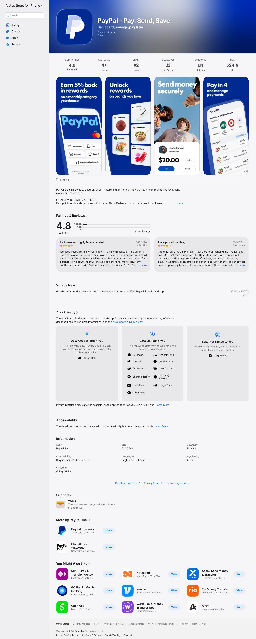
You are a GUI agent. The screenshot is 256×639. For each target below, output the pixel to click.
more (180, 203)
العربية (96, 624)
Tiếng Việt (183, 624)
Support (128, 635)
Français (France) (136, 624)
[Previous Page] (52, 126)
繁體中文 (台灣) (199, 624)
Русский (107, 624)
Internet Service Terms (67, 635)
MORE (144, 265)
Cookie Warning (112, 635)
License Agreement (178, 483)
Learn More (162, 404)
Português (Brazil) (166, 624)
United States (62, 624)
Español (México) (81, 624)
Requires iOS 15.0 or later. (71, 460)
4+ (188, 460)
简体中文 (119, 624)
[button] (24, 25)
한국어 (150, 624)
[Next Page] (252, 126)
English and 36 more (134, 460)
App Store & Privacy (91, 635)
